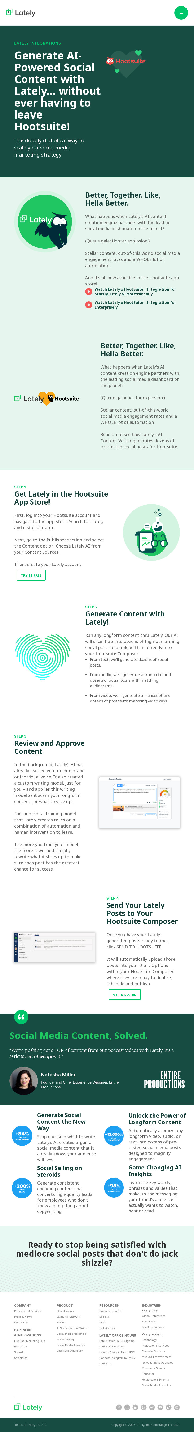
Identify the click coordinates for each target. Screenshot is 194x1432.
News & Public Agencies (157, 1362)
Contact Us (21, 1322)
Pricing (61, 1322)
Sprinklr (19, 1352)
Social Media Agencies (156, 1385)
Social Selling (65, 1339)
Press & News (23, 1317)
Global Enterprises (154, 1316)
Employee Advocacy (70, 1351)
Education (148, 1374)
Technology (149, 1340)
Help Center (107, 1328)
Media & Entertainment (156, 1357)
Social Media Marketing (71, 1334)
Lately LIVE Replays (111, 1346)
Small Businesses (153, 1327)
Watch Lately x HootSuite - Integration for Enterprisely (135, 305)
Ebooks (104, 1317)
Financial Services (153, 1351)
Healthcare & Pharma (155, 1379)
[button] (181, 13)
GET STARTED (125, 994)
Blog (102, 1322)
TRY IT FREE (31, 575)
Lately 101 (105, 1363)
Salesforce (20, 1358)
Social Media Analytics (71, 1345)
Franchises (149, 1321)
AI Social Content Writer (72, 1328)
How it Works (65, 1311)
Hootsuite (20, 1346)
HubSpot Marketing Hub (29, 1341)
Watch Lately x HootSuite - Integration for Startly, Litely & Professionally (135, 291)
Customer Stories (110, 1311)
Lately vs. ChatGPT (69, 1317)
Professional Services (27, 1311)
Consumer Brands (153, 1368)
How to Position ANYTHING (117, 1352)
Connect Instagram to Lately (117, 1358)
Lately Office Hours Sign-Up (117, 1341)
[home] (20, 13)
